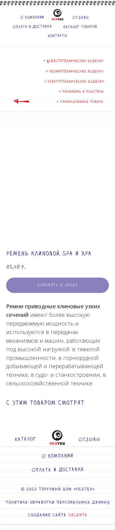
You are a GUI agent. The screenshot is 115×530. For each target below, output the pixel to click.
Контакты (57, 35)
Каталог (25, 439)
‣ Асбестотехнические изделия (73, 61)
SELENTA (77, 515)
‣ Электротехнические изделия (74, 81)
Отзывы (80, 17)
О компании (32, 17)
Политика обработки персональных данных (58, 502)
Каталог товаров (80, 26)
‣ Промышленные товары (80, 101)
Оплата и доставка (32, 26)
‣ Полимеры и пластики (81, 91)
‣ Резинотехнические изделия (74, 71)
